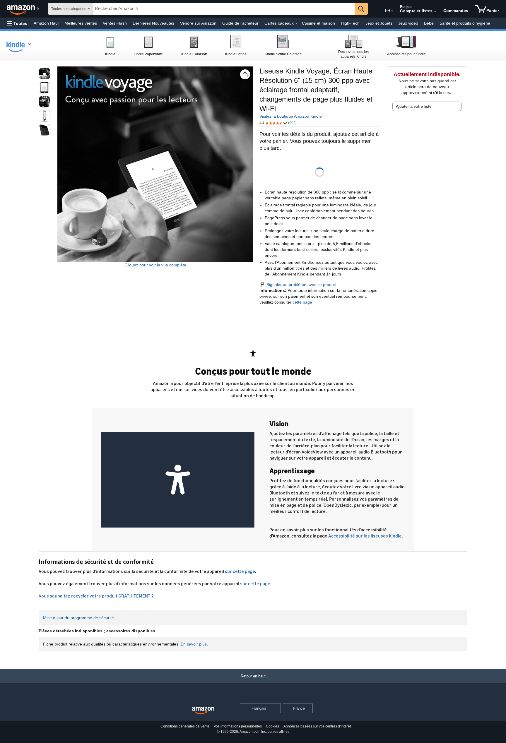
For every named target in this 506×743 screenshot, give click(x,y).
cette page (301, 302)
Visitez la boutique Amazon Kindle (290, 116)
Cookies (272, 726)
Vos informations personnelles (238, 726)
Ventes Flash (115, 23)
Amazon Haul (46, 23)
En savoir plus (194, 644)
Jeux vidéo (408, 23)
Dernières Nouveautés (153, 23)
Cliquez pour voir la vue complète (155, 265)
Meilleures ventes (80, 23)
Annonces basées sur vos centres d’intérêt (317, 726)
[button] (17, 23)
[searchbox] (224, 8)
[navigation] (18, 46)
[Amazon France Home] (203, 711)
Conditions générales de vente (184, 726)
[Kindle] (20, 46)
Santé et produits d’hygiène (465, 23)
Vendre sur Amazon (198, 23)
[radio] (44, 73)
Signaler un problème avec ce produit (301, 284)
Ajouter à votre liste (414, 106)
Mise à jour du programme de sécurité (78, 617)
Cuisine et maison (318, 23)
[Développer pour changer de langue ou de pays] (392, 11)
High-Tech (350, 23)
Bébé (429, 23)
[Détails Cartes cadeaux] (296, 23)
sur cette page (240, 571)
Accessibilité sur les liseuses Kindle (365, 536)
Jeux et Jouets (378, 23)
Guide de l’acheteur (240, 23)
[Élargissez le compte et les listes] (435, 11)
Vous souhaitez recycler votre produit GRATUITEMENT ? (96, 596)
